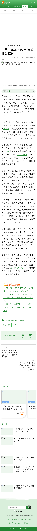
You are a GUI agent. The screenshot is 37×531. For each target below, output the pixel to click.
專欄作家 (25, 523)
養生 (9, 6)
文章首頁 (17, 523)
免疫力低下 (22, 154)
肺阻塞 (6, 151)
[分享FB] (4, 10)
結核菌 (6, 128)
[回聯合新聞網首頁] (2, 2)
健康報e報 (19, 511)
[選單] (34, 2)
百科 (30, 6)
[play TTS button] (10, 91)
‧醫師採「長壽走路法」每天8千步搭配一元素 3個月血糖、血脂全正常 (18, 307)
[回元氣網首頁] (7, 2)
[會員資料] (31, 2)
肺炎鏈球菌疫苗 (18, 267)
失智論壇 (17, 6)
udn (2, 46)
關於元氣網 (7, 519)
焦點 (3, 6)
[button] (34, 6)
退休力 (11, 523)
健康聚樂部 (15, 519)
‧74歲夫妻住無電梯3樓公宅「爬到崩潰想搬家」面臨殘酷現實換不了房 (18, 297)
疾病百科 (30, 519)
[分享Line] (14, 10)
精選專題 (23, 519)
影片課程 (5, 402)
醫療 (24, 6)
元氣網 (7, 46)
